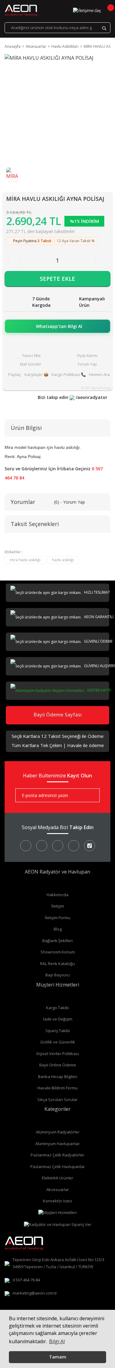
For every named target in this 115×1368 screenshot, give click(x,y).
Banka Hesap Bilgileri (57, 1076)
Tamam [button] (57, 1357)
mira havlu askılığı (25, 559)
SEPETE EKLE (57, 278)
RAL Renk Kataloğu (57, 963)
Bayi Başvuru (57, 975)
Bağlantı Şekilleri (57, 940)
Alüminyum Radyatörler (57, 1132)
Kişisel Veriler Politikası (57, 1053)
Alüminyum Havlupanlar (57, 1143)
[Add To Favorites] (29, 356)
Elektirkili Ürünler (57, 1178)
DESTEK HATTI (98, 690)
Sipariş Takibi (57, 1030)
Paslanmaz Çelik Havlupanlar (57, 1166)
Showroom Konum (57, 952)
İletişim (57, 906)
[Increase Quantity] (101, 260)
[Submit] (90, 795)
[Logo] (21, 10)
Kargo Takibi (57, 1007)
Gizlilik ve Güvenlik (57, 1042)
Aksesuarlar (57, 1189)
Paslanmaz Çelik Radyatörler (57, 1155)
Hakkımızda (57, 894)
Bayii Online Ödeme (57, 1065)
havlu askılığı (63, 559)
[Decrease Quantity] (14, 260)
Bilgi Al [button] (57, 1341)
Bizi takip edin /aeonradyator (72, 397)
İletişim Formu (57, 917)
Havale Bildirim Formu (57, 1088)
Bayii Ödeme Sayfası (58, 714)
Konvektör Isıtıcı (57, 1201)
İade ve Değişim (57, 1019)
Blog (58, 929)
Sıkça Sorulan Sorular (57, 1099)
